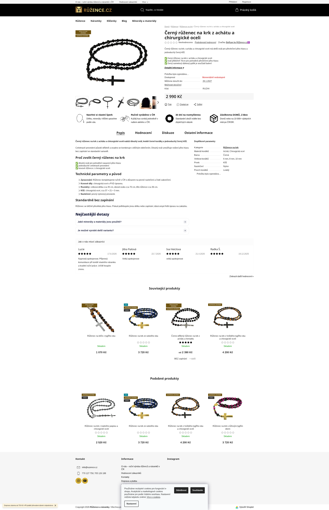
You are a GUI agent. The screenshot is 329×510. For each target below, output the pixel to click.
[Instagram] (78, 481)
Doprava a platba (129, 481)
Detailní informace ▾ (174, 68)
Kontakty (125, 477)
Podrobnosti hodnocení (205, 42)
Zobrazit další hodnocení (240, 276)
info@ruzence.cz (89, 467)
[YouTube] (85, 481)
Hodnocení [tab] (143, 133)
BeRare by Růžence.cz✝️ (238, 42)
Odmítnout (181, 490)
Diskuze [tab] (168, 133)
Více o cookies (153, 497)
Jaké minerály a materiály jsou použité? (100, 221)
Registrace (246, 2)
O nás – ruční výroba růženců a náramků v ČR (94, 2)
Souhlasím (197, 490)
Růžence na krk (231, 147)
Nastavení (131, 504)
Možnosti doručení (173, 85)
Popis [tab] (120, 133)
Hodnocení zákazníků (128, 2)
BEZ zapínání (180, 359)
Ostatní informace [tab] (198, 133)
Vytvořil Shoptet (246, 507)
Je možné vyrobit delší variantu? (96, 230)
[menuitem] (80, 20)
